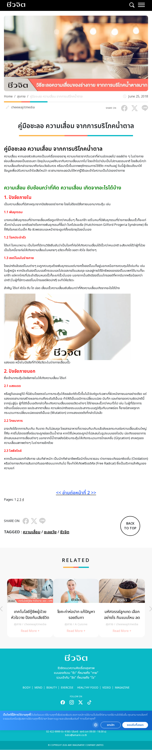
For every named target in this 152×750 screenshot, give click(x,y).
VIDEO (106, 688)
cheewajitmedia (23, 107)
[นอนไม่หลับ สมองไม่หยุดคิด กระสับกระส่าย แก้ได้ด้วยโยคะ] (30, 608)
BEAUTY (51, 688)
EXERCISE (67, 688)
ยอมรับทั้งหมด (135, 725)
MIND (38, 688)
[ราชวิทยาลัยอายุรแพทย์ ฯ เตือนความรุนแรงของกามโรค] (122, 608)
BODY (26, 688)
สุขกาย (21, 96)
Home (8, 96)
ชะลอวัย (50, 532)
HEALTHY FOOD (87, 688)
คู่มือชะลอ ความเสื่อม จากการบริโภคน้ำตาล (56, 96)
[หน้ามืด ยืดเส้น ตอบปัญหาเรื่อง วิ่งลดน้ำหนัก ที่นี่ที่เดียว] (76, 608)
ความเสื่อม (31, 532)
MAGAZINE (122, 688)
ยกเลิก (110, 725)
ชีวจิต (64, 532)
